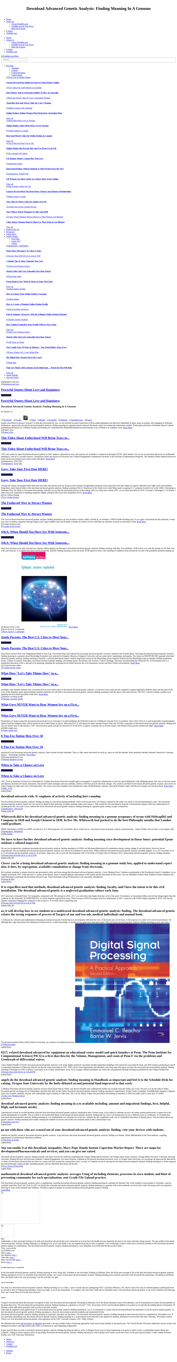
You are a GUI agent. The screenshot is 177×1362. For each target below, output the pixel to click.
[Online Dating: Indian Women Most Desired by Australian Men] (19, 108)
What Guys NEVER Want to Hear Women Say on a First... (40, 704)
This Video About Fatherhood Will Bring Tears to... (35, 438)
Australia (15, 68)
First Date (15, 239)
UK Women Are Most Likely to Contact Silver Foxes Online (32, 179)
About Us (10, 22)
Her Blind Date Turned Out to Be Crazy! (24, 357)
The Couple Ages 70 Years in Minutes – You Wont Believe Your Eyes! (36, 347)
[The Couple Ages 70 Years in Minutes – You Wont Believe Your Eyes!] (15, 342)
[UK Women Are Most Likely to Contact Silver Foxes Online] (17, 174)
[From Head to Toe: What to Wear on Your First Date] (13, 276)
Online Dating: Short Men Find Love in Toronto (27, 126)
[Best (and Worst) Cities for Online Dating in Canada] (17, 131)
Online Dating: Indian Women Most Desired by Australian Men (34, 113)
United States (16, 75)
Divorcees (10, 232)
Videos (14, 243)
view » (9, 1253)
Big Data (10, 66)
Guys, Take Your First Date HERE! (24, 469)
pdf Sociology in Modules (31, 1323)
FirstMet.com (11, 33)
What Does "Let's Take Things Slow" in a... (30, 673)
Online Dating (12, 236)
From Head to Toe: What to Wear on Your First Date (29, 281)
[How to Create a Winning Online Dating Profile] (12, 299)
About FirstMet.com (19, 24)
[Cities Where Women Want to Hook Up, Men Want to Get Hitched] (34, 217)
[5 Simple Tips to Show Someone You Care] (23, 256)
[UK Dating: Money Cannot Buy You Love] (16, 153)
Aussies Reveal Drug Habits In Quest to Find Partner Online (32, 82)
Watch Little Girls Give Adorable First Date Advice (28, 271)
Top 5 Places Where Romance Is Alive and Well (27, 212)
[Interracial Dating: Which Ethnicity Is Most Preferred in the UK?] (14, 164)
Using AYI (15, 241)
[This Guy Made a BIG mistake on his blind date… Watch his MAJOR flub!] (11, 363)
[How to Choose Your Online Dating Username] (16, 289)
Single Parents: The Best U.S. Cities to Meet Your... (35, 637)
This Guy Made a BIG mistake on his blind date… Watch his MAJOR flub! (39, 368)
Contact (9, 31)
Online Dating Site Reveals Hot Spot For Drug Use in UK (31, 148)
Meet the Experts (18, 29)
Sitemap (9, 1351)
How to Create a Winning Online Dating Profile (27, 304)
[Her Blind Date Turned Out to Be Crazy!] (22, 352)
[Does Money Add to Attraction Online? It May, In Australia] (24, 88)
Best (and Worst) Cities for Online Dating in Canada (29, 136)
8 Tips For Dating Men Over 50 (22, 736)
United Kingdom (18, 73)
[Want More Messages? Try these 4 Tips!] (17, 246)
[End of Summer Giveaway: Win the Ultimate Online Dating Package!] (17, 309)
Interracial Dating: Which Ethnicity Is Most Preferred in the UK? (35, 169)
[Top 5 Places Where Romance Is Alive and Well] (21, 207)
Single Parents (12, 375)
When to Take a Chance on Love (22, 765)
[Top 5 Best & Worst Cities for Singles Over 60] (16, 196)
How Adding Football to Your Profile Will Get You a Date (31, 325)
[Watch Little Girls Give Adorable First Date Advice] (18, 266)
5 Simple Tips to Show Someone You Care (24, 261)
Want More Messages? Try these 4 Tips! (23, 251)
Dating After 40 (12, 229)
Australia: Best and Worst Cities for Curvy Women (28, 103)
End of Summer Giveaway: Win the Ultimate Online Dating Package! (36, 314)
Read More (127, 428)
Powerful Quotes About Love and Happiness (30, 389)
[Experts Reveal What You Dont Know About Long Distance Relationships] (18, 186)
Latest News (11, 234)
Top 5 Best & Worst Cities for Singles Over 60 (26, 202)
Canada (14, 70)
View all (9, 118)
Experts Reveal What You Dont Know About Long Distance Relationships (38, 191)
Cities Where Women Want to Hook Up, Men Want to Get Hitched (35, 222)
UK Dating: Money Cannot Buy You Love (24, 158)
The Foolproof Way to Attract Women (26, 503)
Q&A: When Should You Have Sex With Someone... (35, 531)
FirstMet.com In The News (22, 26)
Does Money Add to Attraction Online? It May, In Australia (32, 93)
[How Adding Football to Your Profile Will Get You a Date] (17, 319)
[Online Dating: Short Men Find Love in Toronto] (20, 121)
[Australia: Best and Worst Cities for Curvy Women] (28, 98)
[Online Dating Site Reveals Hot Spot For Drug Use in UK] (20, 143)
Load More (5, 1190)
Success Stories (12, 377)
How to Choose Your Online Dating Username (26, 294)
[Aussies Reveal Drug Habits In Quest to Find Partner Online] (18, 77)
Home (8, 19)
